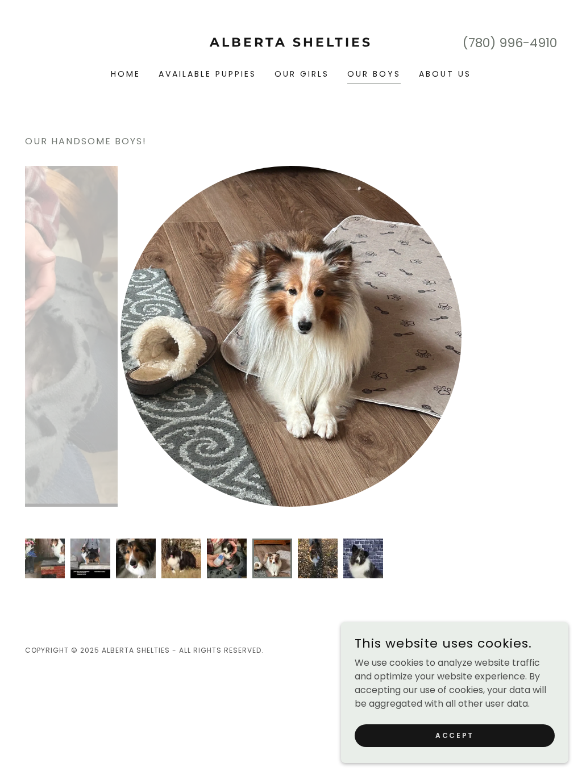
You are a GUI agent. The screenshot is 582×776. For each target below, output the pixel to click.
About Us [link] (445, 74)
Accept (454, 735)
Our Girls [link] (302, 74)
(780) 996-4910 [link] (510, 43)
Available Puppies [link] (207, 74)
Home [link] (125, 74)
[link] (291, 43)
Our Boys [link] (374, 74)
